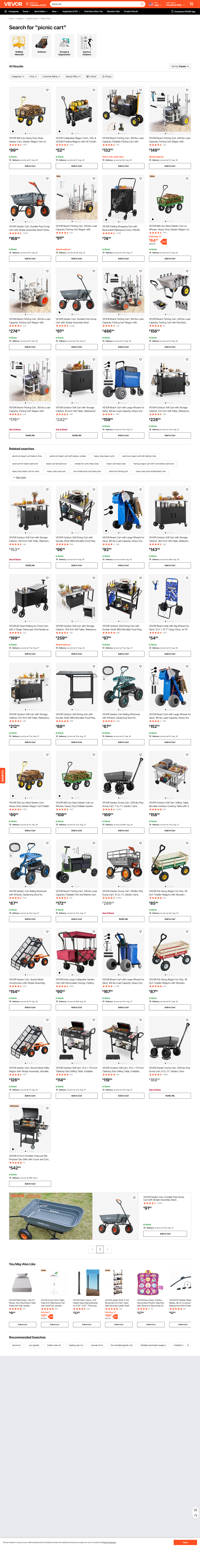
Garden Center (32, 19)
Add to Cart (30, 166)
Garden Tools (46, 19)
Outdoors (20, 19)
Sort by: (175, 66)
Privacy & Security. (109, 1542)
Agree (185, 1542)
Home (11, 19)
